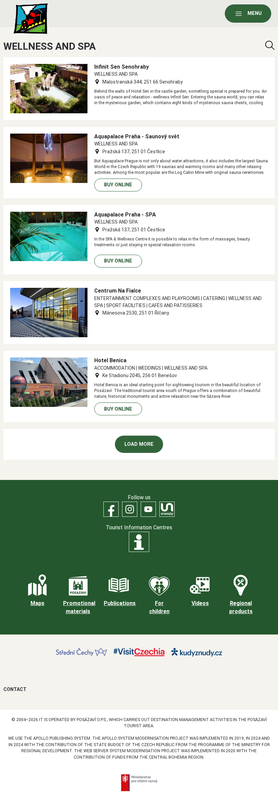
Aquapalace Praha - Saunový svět (136, 136)
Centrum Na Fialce (117, 290)
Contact (14, 689)
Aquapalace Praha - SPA (125, 214)
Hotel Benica (110, 360)
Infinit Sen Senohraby (121, 67)
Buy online (118, 185)
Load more (139, 444)
